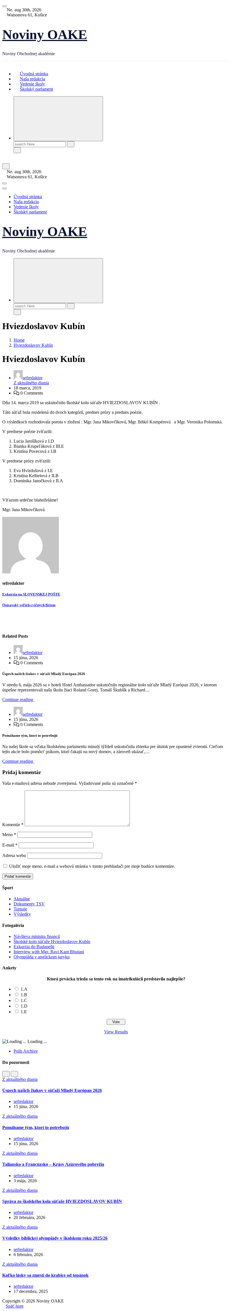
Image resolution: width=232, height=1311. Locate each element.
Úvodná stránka (28, 196)
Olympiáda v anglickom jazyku (42, 956)
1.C (24, 1000)
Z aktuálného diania (31, 382)
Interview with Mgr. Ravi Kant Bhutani (49, 951)
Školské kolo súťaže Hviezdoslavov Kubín (52, 941)
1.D (24, 1006)
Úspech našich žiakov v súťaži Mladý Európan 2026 (52, 1090)
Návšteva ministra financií (37, 936)
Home (19, 340)
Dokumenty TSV (29, 903)
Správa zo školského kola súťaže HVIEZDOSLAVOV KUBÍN (62, 1201)
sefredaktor (32, 377)
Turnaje (20, 909)
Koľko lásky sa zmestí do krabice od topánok (45, 1275)
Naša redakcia (26, 201)
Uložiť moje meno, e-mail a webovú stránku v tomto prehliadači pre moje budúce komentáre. (92, 866)
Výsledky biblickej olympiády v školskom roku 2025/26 (55, 1238)
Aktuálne (22, 898)
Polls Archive (26, 1051)
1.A (24, 989)
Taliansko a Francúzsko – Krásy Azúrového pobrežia (53, 1164)
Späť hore (14, 1306)
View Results (116, 1031)
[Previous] (6, 1074)
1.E (24, 1011)
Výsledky (22, 914)
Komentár (12, 824)
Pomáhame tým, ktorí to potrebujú (35, 1127)
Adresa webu (14, 855)
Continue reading (18, 699)
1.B (24, 994)
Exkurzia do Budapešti (34, 946)
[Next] (14, 1074)
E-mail (10, 845)
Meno (9, 834)
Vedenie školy (26, 206)
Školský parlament (36, 89)
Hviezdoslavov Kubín (33, 345)
